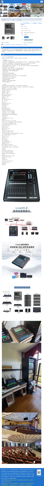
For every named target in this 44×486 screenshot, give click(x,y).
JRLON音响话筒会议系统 (30, 483)
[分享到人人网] (30, 40)
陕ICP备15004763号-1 (7, 481)
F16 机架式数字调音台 (29, 42)
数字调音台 (13, 44)
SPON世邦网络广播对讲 (4, 485)
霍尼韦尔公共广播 (7, 483)
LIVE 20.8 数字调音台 (7, 44)
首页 (8, 19)
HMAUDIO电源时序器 (20, 485)
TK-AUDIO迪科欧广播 (22, 483)
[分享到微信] (32, 40)
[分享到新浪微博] (28, 40)
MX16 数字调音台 (6, 42)
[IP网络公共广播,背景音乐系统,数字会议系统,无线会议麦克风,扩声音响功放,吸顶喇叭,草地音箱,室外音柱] (22, 10)
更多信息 (26, 37)
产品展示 (13, 19)
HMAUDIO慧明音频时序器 (20, 19)
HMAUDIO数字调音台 (19, 44)
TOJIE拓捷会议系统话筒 (12, 485)
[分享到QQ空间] (26, 40)
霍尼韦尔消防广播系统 (28, 485)
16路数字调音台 (25, 44)
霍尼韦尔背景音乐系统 (14, 483)
